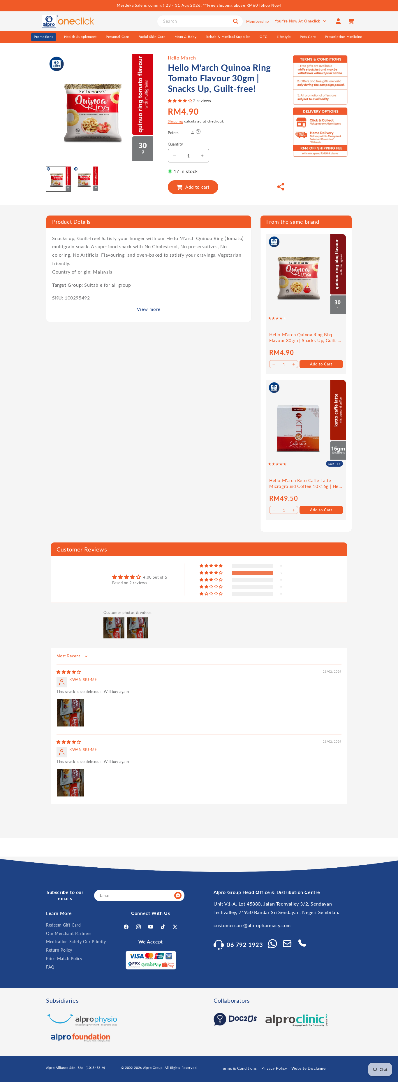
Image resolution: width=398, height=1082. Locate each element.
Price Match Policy (64, 958)
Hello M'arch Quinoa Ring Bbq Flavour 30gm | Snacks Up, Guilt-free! (303, 337)
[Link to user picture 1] (70, 713)
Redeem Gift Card (63, 924)
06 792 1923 (245, 944)
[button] (180, 100)
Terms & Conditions (239, 1068)
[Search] (235, 21)
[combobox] (200, 21)
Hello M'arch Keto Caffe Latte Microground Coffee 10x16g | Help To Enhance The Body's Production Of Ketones (305, 483)
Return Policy (59, 950)
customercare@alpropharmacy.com (252, 925)
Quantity (175, 144)
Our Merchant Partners (68, 933)
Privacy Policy (274, 1068)
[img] (69, 672)
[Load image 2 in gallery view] (85, 179)
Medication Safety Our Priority (76, 941)
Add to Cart (321, 363)
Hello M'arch (182, 57)
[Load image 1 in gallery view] (58, 179)
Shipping (175, 121)
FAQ (50, 966)
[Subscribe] (177, 895)
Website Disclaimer (309, 1068)
